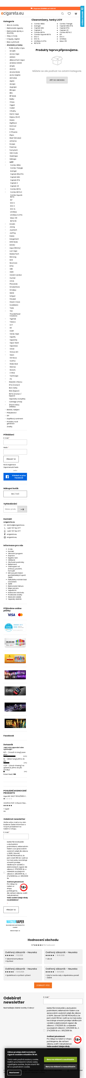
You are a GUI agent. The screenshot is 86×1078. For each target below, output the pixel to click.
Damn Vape (14, 114)
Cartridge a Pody (15, 402)
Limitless (13, 212)
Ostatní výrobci (16, 275)
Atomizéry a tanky (15, 45)
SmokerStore (15, 287)
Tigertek (13, 319)
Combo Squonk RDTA (16, 196)
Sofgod (12, 296)
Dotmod (13, 126)
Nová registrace (9, 465)
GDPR (10, 584)
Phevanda (13, 284)
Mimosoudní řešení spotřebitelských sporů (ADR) (17, 575)
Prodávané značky (15, 595)
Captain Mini (15, 177)
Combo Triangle (16, 168)
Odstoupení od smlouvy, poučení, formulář (15, 568)
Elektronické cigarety (15, 28)
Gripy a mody (12, 36)
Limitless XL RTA (16, 215)
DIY (8, 416)
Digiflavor (13, 123)
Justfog (13, 233)
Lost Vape (13, 251)
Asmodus (13, 78)
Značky (9, 426)
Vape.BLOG (12, 590)
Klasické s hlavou (15, 382)
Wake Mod (14, 364)
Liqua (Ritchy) (15, 248)
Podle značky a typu (17, 48)
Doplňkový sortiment (15, 419)
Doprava (11, 556)
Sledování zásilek (14, 597)
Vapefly (13, 337)
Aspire (12, 81)
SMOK (12, 293)
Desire (12, 120)
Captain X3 (14, 186)
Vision (12, 355)
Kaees (12, 236)
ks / (15, 494)
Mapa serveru (13, 588)
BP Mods (13, 96)
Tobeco (13, 322)
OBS (11, 269)
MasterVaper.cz (15, 930)
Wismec (13, 367)
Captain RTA (15, 180)
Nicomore (13, 263)
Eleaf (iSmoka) (15, 138)
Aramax (13, 69)
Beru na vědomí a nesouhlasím (60, 1066)
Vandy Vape (14, 334)
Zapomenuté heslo (10, 467)
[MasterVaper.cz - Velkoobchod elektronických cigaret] (15, 921)
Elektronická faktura (15, 586)
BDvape (13, 90)
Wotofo (13, 370)
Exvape (12, 144)
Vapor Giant (14, 343)
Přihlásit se (11, 459)
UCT (11, 325)
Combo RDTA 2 (16, 192)
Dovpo (12, 129)
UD (11, 328)
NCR (11, 260)
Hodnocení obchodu (16, 592)
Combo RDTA (15, 189)
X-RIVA (12, 373)
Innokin (12, 224)
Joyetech (13, 230)
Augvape (13, 87)
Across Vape (14, 54)
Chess (12, 102)
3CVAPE (12, 51)
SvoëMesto (14, 305)
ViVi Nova (13, 358)
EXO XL (12, 209)
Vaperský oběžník (15, 599)
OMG (12, 272)
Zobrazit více (43, 985)
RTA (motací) (14, 385)
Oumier (13, 278)
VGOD (12, 349)
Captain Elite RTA (16, 174)
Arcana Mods (15, 72)
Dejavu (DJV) (15, 117)
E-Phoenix (13, 132)
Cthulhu (13, 111)
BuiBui (12, 99)
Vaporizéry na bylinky (17, 399)
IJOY (11, 162)
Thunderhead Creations (15, 315)
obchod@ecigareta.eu (15, 525)
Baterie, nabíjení (13, 410)
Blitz (11, 93)
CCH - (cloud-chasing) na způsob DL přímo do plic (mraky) (13, 767)
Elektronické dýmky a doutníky (15, 32)
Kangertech (14, 239)
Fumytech (14, 150)
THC (11, 311)
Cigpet (12, 105)
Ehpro (12, 135)
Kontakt (11, 551)
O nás (10, 549)
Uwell (12, 331)
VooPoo (13, 361)
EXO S (12, 203)
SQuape (13, 299)
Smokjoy (13, 290)
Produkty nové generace (12, 423)
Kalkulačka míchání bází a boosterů (17, 580)
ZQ (11, 379)
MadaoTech (14, 254)
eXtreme (13, 141)
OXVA (12, 281)
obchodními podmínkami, (12, 845)
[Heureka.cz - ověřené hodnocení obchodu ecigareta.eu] (15, 627)
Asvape (12, 84)
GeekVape (14, 156)
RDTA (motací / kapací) (15, 395)
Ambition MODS (16, 63)
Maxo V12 (13, 218)
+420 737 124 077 (14, 528)
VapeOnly (13, 340)
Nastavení (14, 1072)
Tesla (12, 308)
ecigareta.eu (12, 534)
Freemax (13, 147)
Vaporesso (14, 346)
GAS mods (14, 153)
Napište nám (13, 558)
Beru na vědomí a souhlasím (60, 1059)
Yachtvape (14, 376)
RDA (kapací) (14, 391)
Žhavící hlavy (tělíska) (14, 406)
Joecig (12, 227)
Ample (12, 66)
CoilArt (12, 108)
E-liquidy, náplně (13, 39)
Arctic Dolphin (15, 75)
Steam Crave (15, 302)
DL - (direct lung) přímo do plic (14, 760)
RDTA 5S (13, 221)
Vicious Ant (14, 352)
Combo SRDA (15, 165)
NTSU (12, 266)
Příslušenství (11, 413)
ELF (11, 200)
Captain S (14, 183)
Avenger (13, 171)
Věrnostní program (15, 553)
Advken (12, 57)
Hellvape (13, 159)
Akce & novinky (13, 25)
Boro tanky (13, 388)
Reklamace (12, 564)
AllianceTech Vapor (17, 60)
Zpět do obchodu (57, 80)
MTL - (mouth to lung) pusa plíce (14, 753)
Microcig (13, 257)
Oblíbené (11, 560)
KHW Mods (14, 242)
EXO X (12, 206)
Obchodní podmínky (16, 562)
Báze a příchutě (13, 42)
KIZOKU (12, 245)
